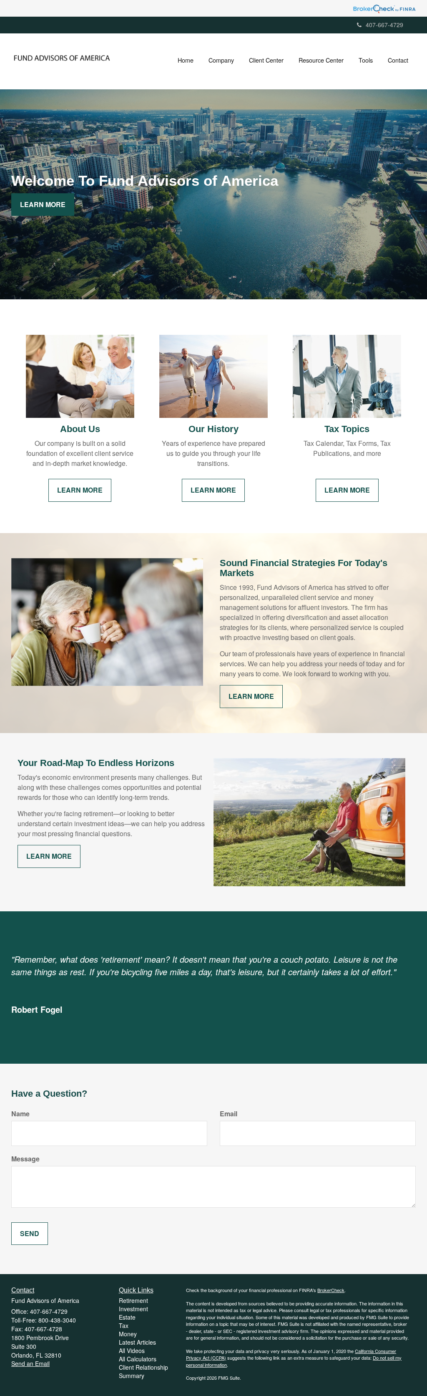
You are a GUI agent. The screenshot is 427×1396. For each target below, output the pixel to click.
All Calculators (137, 1359)
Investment (133, 1309)
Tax (123, 1325)
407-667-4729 (384, 24)
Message (25, 1158)
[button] (221, 60)
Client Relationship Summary (143, 1371)
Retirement (133, 1300)
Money (128, 1334)
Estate (127, 1317)
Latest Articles (137, 1342)
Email (228, 1113)
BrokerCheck (330, 1290)
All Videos (132, 1350)
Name (20, 1113)
